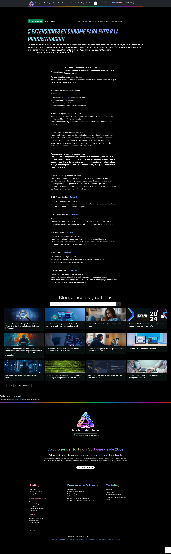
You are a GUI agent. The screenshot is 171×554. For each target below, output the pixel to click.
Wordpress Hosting (35, 502)
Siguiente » (26, 385)
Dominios (32, 530)
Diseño (108, 499)
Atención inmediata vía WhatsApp (86, 435)
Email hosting (33, 510)
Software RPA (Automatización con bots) (80, 500)
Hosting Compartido (35, 492)
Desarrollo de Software (60, 3)
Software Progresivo (74, 494)
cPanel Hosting (34, 504)
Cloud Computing (34, 522)
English (130, 2)
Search (118, 304)
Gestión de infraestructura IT (76, 492)
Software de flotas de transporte (78, 498)
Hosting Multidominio (36, 494)
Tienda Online (110, 492)
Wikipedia (55, 93)
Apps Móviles (71, 489)
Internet (84, 21)
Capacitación (75, 3)
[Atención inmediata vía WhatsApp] (86, 437)
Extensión (74, 197)
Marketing (46, 3)
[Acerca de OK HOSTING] (85, 469)
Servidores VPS (34, 520)
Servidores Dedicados (36, 518)
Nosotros (89, 3)
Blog (82, 3)
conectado (18, 399)
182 (19, 385)
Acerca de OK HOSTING (85, 467)
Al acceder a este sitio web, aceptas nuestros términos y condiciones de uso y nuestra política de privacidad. (85, 540)
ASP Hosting (33, 506)
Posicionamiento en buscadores (116, 497)
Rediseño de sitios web (113, 494)
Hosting (37, 3)
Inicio (78, 21)
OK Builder (32, 489)
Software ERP (71, 496)
